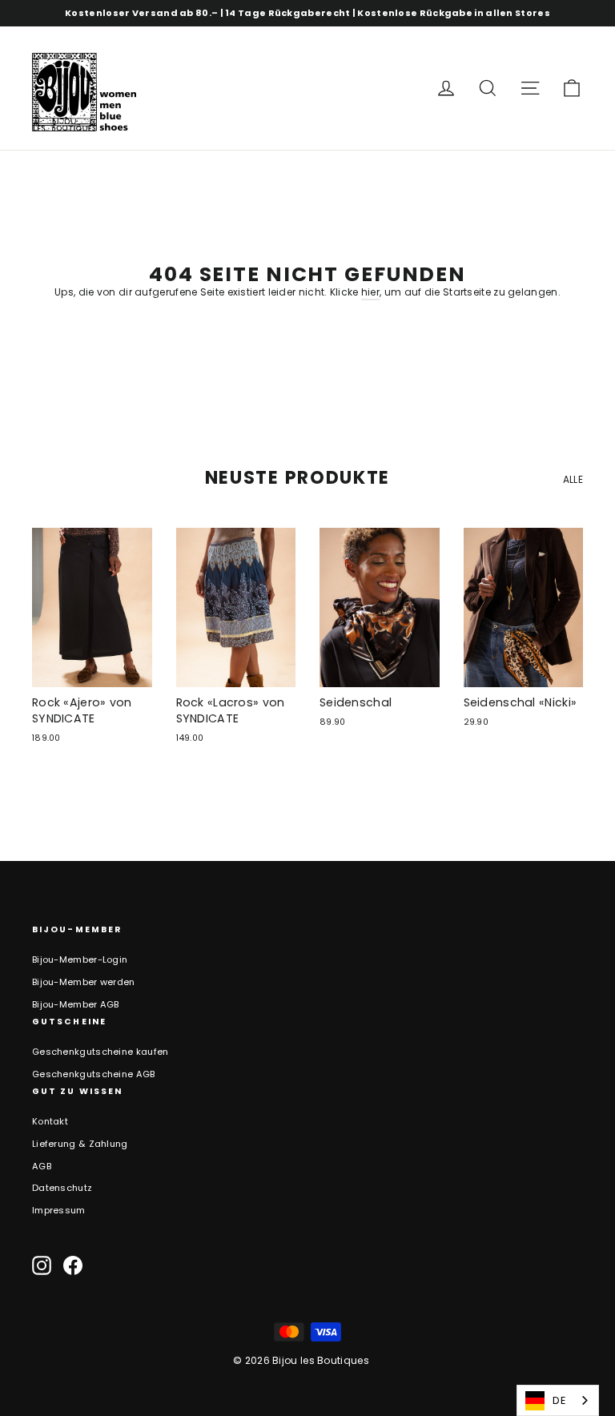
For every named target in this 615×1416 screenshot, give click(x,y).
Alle (573, 479)
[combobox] (558, 1400)
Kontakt (50, 1121)
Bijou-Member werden (83, 982)
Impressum (59, 1210)
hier (370, 292)
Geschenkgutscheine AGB (93, 1074)
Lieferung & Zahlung (80, 1143)
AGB (41, 1166)
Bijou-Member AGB (75, 1004)
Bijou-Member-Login (79, 959)
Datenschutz (62, 1187)
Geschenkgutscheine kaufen (100, 1051)
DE (559, 1400)
